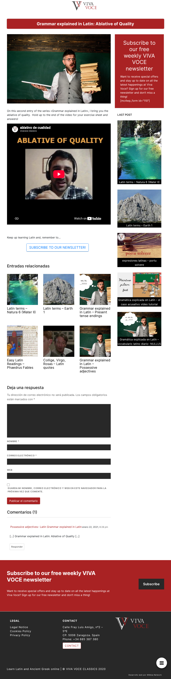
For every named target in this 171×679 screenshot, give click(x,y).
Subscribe (151, 584)
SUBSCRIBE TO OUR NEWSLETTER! (57, 247)
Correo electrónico (22, 455)
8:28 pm (103, 527)
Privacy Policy (20, 635)
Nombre (13, 441)
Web (9, 470)
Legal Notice (19, 627)
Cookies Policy (20, 631)
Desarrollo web (136, 675)
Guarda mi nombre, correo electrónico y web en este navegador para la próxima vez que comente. (57, 490)
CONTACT (72, 645)
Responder (17, 546)
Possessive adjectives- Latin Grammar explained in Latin (46, 526)
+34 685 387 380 (85, 639)
